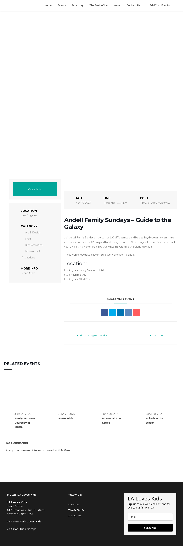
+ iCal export (157, 335)
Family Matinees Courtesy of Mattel (25, 422)
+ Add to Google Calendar (92, 335)
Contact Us (74, 515)
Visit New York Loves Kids (24, 521)
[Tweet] (112, 312)
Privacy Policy (76, 510)
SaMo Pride (65, 418)
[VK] (128, 312)
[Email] (136, 312)
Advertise (73, 504)
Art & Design (33, 232)
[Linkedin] (120, 312)
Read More (29, 273)
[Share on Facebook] (104, 312)
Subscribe (150, 528)
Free (28, 238)
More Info (35, 189)
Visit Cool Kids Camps (21, 529)
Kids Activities (33, 245)
